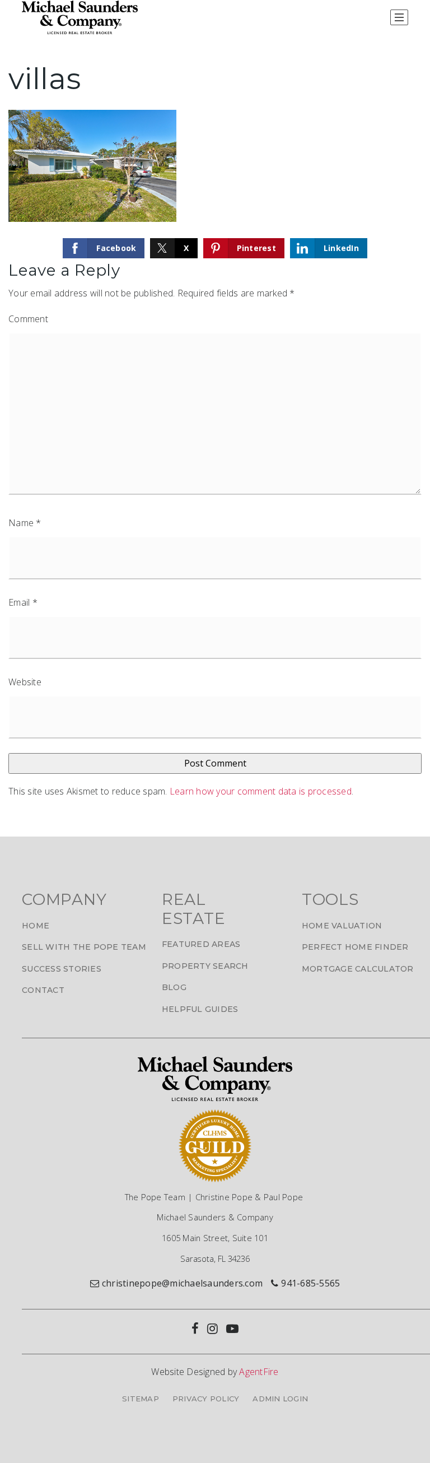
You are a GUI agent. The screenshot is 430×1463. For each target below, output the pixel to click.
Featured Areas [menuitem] (201, 944)
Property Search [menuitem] (205, 966)
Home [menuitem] (35, 926)
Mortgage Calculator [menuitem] (358, 969)
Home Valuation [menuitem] (342, 926)
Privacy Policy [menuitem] (206, 1398)
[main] (215, 435)
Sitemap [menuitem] (140, 1398)
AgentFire (258, 1372)
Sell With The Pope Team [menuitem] (84, 947)
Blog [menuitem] (174, 987)
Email (23, 602)
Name (24, 523)
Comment (28, 319)
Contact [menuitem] (43, 990)
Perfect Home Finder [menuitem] (355, 947)
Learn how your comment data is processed (261, 791)
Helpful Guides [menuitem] (200, 1009)
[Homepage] (80, 17)
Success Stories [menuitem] (61, 969)
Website (24, 682)
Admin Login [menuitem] (280, 1398)
